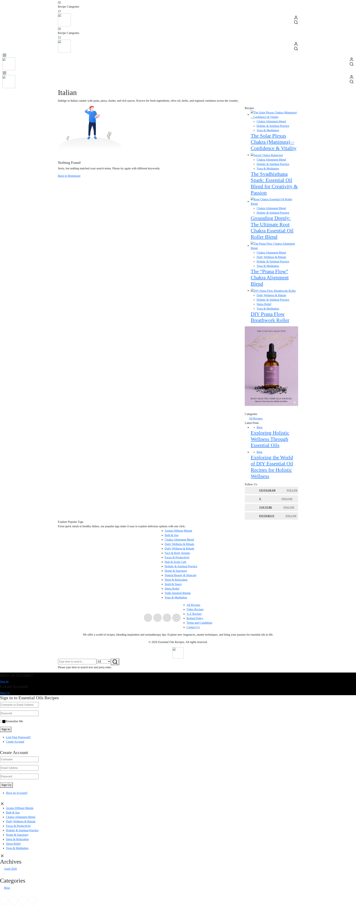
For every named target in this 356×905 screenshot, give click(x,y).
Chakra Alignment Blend (271, 121)
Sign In (4, 681)
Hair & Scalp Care (175, 561)
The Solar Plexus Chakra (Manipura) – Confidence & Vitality (273, 142)
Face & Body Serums (177, 553)
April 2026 (10, 868)
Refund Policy (195, 618)
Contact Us (193, 627)
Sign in (5, 729)
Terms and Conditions (199, 622)
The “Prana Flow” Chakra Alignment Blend (270, 277)
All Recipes (256, 418)
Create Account (15, 741)
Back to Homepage (69, 175)
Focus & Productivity (177, 557)
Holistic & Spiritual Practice (273, 125)
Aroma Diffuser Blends (178, 530)
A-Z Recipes (194, 613)
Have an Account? (17, 792)
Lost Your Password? (18, 737)
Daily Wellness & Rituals (271, 257)
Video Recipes (195, 609)
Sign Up (5, 692)
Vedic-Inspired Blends (178, 593)
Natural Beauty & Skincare (180, 575)
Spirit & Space (173, 584)
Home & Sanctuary (176, 570)
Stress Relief (264, 304)
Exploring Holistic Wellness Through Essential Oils (270, 439)
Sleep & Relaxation (176, 579)
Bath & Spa (171, 535)
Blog (259, 427)
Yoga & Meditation (268, 130)
